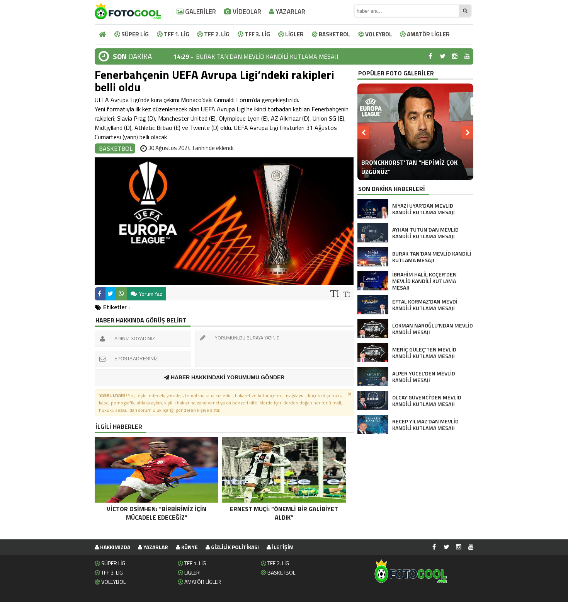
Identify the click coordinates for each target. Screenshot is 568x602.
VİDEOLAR (246, 12)
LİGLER (294, 34)
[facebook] (430, 56)
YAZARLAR (289, 12)
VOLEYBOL (378, 34)
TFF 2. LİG (216, 34)
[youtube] (467, 56)
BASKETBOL (334, 34)
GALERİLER (200, 12)
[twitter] (442, 56)
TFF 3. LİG (256, 34)
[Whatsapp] (121, 293)
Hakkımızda (114, 547)
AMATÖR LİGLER (428, 34)
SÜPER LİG (134, 34)
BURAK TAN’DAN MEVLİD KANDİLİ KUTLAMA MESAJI (267, 56)
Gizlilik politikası (234, 547)
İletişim (282, 547)
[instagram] (455, 56)
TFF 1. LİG (176, 34)
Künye (189, 547)
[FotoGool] (128, 9)
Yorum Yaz (150, 294)
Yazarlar (155, 547)
